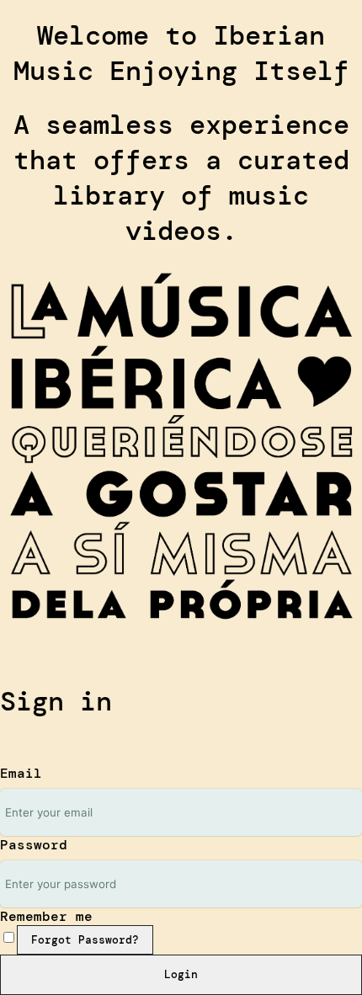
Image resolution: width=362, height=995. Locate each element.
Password (33, 845)
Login (181, 974)
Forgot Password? (85, 940)
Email (21, 773)
